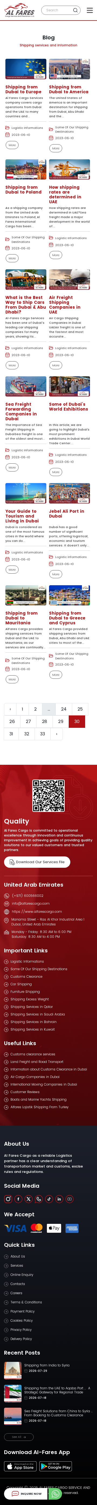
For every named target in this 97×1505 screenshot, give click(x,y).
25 (80, 709)
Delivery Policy (21, 1339)
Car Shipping (21, 984)
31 (11, 734)
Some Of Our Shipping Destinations (39, 969)
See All (16, 1437)
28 (44, 721)
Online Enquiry (22, 1274)
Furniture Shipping (25, 991)
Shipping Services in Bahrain (34, 1022)
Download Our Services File (40, 862)
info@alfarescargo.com (31, 903)
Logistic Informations (27, 961)
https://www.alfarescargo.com (37, 911)
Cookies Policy (22, 1320)
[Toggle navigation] (90, 10)
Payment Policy (22, 1311)
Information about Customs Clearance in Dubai (49, 1069)
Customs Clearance (26, 976)
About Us (18, 1256)
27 (28, 721)
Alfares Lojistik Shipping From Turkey (39, 1107)
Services (17, 1265)
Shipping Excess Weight (30, 999)
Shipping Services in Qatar (32, 1006)
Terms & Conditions (26, 1302)
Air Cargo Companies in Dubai (35, 1076)
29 (60, 721)
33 (42, 734)
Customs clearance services (33, 1054)
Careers (16, 1293)
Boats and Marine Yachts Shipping (39, 1099)
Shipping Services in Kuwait (33, 1029)
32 (26, 734)
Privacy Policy (21, 1329)
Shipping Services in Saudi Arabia (38, 1014)
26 (12, 721)
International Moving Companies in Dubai (44, 1084)
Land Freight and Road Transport (37, 1061)
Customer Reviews (25, 1092)
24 (64, 709)
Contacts (18, 1284)
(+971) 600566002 (27, 895)
